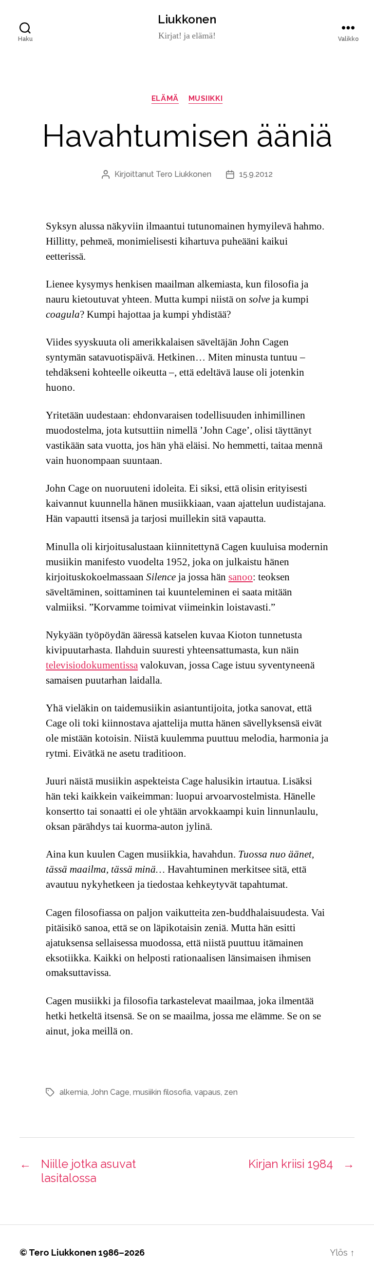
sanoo (240, 577)
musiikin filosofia (162, 1092)
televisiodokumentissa (92, 665)
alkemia (73, 1092)
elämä (165, 98)
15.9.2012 (256, 174)
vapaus (207, 1092)
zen (231, 1092)
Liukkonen (187, 19)
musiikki (205, 98)
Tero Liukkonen (183, 174)
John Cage (110, 1092)
